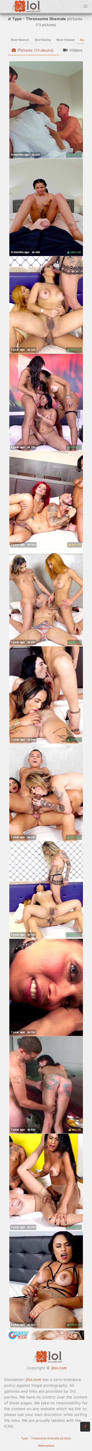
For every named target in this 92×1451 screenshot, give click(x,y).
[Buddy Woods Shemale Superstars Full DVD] (46, 987)
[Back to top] (85, 1427)
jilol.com (59, 1367)
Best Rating (43, 40)
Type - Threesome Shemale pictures (46, 1438)
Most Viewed (65, 40)
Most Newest (20, 40)
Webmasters (46, 1445)
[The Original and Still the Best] (46, 1338)
